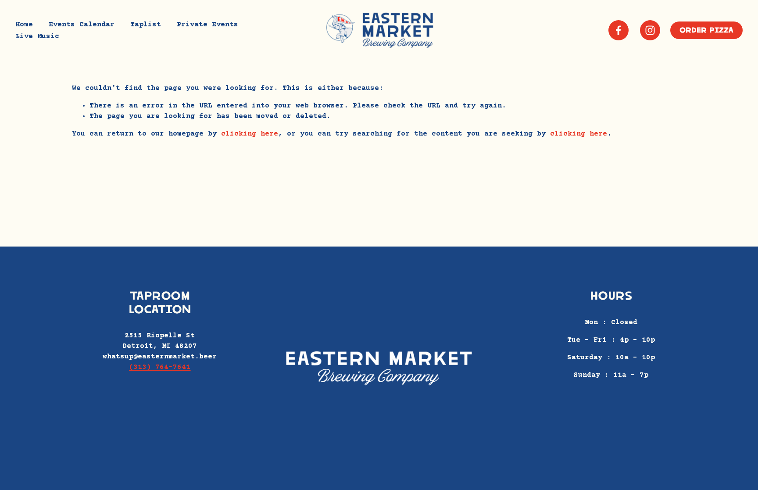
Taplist (145, 25)
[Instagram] (650, 30)
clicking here (249, 134)
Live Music (37, 36)
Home (24, 25)
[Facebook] (618, 30)
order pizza (706, 30)
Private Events (207, 25)
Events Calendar (81, 25)
